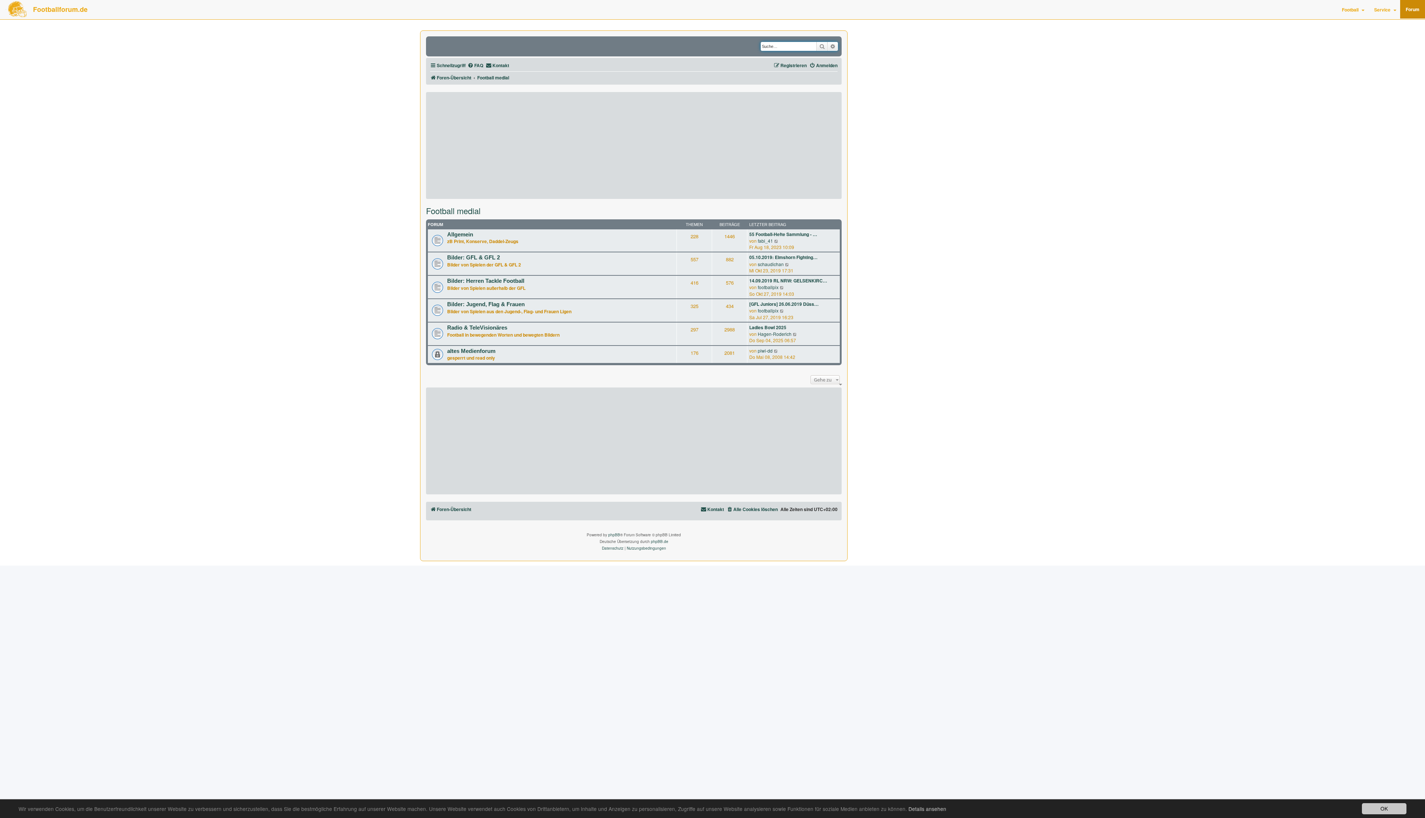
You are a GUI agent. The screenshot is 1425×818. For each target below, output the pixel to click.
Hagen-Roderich (775, 334)
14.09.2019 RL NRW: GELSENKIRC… (788, 281)
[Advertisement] (634, 145)
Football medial (453, 210)
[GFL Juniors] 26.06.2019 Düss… (784, 304)
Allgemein (460, 235)
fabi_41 (765, 241)
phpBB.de (659, 541)
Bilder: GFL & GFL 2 (473, 258)
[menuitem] (475, 65)
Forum (1412, 9)
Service (1382, 9)
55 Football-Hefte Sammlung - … (783, 234)
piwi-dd (765, 350)
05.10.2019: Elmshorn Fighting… (783, 257)
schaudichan (771, 264)
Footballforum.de (60, 9)
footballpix (768, 287)
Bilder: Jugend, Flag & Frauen (486, 304)
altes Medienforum (471, 351)
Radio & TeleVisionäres (477, 328)
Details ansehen (927, 809)
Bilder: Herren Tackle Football (485, 281)
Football (1350, 9)
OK (1384, 808)
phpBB (614, 534)
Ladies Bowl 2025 (767, 327)
